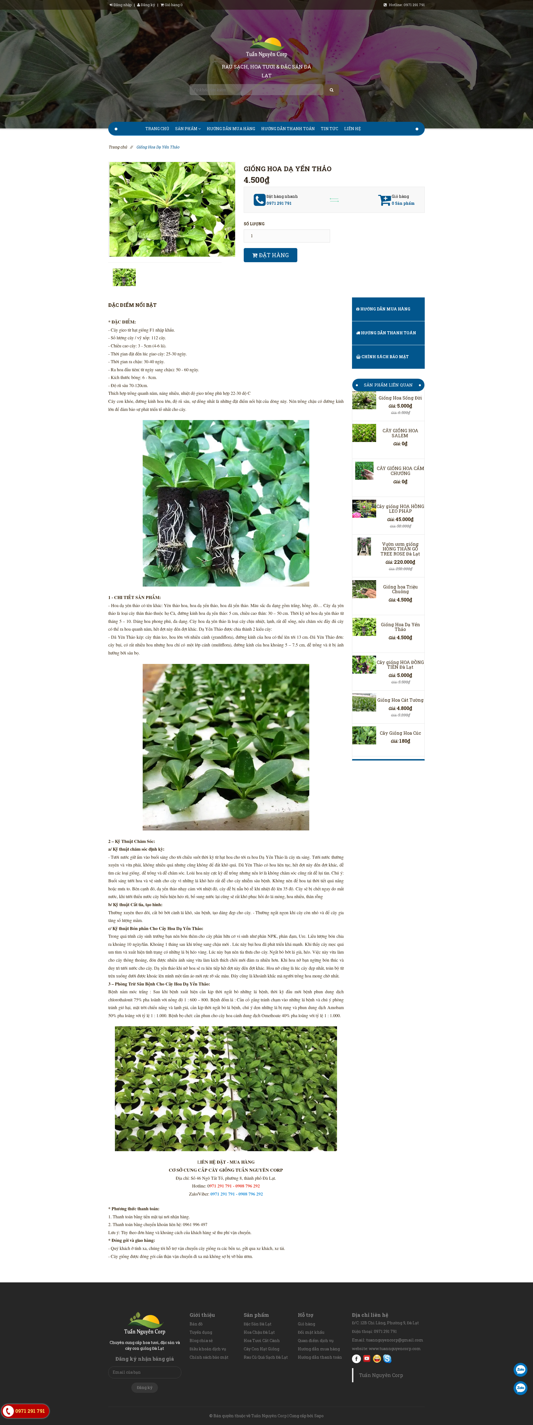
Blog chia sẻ (201, 1340)
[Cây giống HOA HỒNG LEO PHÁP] (364, 509)
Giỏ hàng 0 (173, 4)
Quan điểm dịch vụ (316, 1340)
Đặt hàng (273, 255)
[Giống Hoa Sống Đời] (364, 400)
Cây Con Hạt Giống (261, 1348)
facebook (356, 1358)
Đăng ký (147, 4)
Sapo (319, 1415)
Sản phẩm (186, 128)
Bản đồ (196, 1324)
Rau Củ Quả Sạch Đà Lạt (266, 1357)
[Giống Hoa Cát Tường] (364, 702)
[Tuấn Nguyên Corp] (266, 47)
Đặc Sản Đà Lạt (257, 1324)
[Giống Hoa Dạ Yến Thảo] (364, 627)
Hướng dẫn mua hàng (231, 128)
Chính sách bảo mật (385, 356)
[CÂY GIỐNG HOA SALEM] (364, 433)
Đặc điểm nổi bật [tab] (132, 305)
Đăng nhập (123, 4)
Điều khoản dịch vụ (208, 1348)
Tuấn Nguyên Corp (381, 1375)
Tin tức (329, 128)
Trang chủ (157, 128)
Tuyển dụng (201, 1332)
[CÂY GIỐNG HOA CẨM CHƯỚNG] (364, 471)
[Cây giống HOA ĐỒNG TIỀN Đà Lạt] (364, 665)
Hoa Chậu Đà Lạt (259, 1332)
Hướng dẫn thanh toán (288, 128)
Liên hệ (352, 128)
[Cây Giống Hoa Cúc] (364, 735)
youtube (366, 1358)
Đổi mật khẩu (311, 1332)
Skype (387, 1358)
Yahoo (377, 1358)
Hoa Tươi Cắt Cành (262, 1340)
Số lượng (254, 223)
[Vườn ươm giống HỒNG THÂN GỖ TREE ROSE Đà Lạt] (364, 546)
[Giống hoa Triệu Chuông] (364, 589)
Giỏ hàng (306, 1324)
